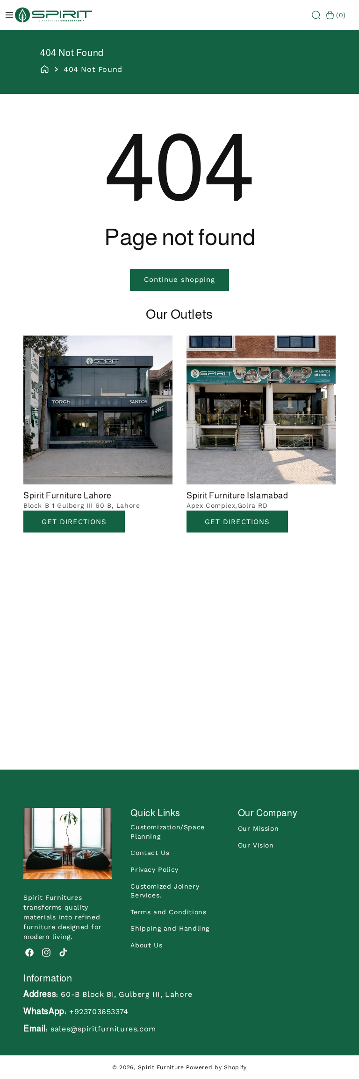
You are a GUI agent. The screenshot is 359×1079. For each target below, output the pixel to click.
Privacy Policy (154, 869)
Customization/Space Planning (167, 831)
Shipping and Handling (169, 928)
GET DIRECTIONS (237, 522)
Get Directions (74, 522)
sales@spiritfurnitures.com (103, 1028)
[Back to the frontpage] (44, 68)
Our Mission (258, 828)
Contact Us (149, 852)
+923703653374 (99, 1011)
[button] (316, 15)
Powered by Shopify (216, 1067)
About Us (146, 945)
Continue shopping (179, 279)
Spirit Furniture (161, 1067)
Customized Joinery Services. (164, 891)
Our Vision (256, 845)
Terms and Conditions (168, 912)
